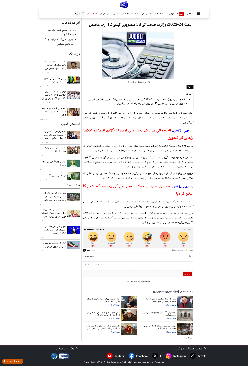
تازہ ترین (173, 14)
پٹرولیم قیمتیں (65, 44)
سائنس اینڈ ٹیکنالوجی (109, 14)
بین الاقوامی (152, 14)
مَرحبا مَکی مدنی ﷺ (57, 176)
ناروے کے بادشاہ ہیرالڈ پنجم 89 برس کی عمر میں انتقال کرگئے (54, 112)
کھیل (142, 14)
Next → (189, 338)
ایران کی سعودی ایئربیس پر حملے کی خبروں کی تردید (54, 245)
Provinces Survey (12, 361)
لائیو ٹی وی (91, 14)
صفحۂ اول (190, 14)
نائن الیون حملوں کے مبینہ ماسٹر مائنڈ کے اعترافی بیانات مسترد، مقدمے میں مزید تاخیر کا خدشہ (55, 65)
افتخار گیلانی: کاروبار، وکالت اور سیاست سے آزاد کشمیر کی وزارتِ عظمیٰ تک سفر (53, 135)
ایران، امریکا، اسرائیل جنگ (59, 39)
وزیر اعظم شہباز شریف (61, 30)
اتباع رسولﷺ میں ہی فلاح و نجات (54, 163)
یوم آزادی (68, 34)
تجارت (134, 14)
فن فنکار (125, 14)
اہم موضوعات (71, 23)
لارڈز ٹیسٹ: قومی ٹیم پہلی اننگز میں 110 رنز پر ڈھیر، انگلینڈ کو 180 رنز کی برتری (54, 95)
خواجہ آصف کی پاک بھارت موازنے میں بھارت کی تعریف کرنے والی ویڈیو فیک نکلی (54, 213)
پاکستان (163, 14)
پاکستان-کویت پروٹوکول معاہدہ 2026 (55, 150)
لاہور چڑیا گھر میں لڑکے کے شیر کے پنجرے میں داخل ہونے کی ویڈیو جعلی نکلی (55, 197)
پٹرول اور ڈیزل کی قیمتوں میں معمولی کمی (54, 80)
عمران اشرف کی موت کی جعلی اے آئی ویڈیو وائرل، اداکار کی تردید (55, 230)
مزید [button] (78, 13)
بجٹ (181, 14)
